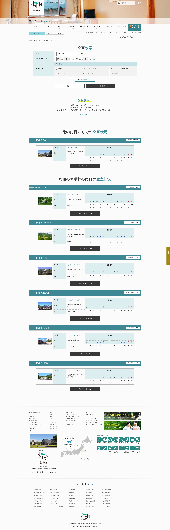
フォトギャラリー (126, 32)
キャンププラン (61, 73)
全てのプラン (61, 64)
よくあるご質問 (137, 32)
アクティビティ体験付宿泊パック (122, 68)
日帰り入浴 (102, 32)
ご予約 (53, 40)
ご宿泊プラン (61, 68)
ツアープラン (89, 73)
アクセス (117, 32)
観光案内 (110, 32)
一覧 (38, 40)
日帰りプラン (117, 73)
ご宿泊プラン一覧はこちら (85, 166)
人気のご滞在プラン (90, 68)
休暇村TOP (32, 40)
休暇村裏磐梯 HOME (92, 32)
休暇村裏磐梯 (45, 40)
